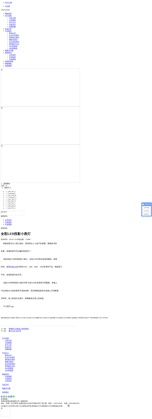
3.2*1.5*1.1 (11, 204)
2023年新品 (13, 46)
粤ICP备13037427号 (36, 401)
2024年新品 (13, 48)
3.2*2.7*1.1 (11, 208)
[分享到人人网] (11, 396)
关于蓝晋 (8, 16)
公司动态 (12, 55)
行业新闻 (12, 59)
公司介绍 (12, 18)
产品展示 (8, 31)
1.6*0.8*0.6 (11, 194)
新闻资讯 (8, 53)
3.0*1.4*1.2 (11, 192)
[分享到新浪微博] (6, 396)
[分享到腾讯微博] (9, 396)
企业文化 (12, 24)
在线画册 (8, 66)
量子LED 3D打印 (15, 331)
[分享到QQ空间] (4, 396)
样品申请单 (9, 61)
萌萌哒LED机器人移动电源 (19, 329)
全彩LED (13, 267)
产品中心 (5, 353)
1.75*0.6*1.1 (11, 198)
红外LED (20, 399)
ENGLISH (8, 2)
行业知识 (12, 57)
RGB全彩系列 (14, 42)
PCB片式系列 (14, 35)
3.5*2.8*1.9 (11, 206)
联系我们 (5, 392)
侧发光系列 (13, 39)
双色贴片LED (14, 44)
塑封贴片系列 (14, 37)
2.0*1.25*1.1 (11, 200)
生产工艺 (12, 22)
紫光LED (12, 33)
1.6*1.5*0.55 (11, 196)
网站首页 (8, 13)
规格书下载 (9, 50)
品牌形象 (12, 26)
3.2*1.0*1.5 (11, 202)
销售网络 (8, 63)
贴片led (12, 399)
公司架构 (12, 20)
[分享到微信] (13, 396)
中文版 (7, 6)
